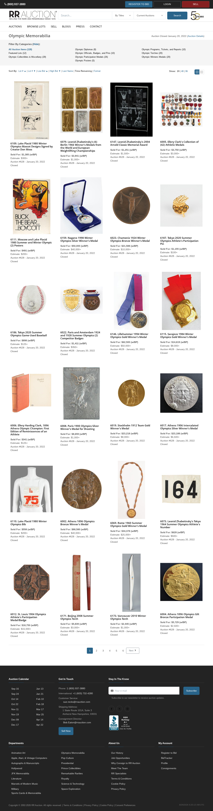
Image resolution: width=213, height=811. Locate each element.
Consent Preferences (125, 805)
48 (182, 71)
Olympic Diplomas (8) (85, 49)
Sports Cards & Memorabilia (26, 793)
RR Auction (36, 805)
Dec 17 (15, 724)
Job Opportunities (120, 758)
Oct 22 (14, 704)
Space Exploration (70, 789)
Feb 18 (40, 704)
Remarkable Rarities (72, 773)
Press (80, 26)
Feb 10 (40, 699)
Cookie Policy (118, 783)
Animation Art (18, 753)
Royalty (65, 778)
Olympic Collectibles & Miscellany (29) (27, 57)
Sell (54, 26)
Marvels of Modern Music (24, 783)
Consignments (168, 768)
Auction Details (196, 36)
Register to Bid (169, 753)
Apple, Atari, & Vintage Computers (29, 758)
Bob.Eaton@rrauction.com (77, 722)
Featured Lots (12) (17, 53)
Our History (117, 753)
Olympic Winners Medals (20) (156, 57)
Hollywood (16, 768)
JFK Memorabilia (20, 773)
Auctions (15, 26)
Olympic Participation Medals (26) (91, 57)
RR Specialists (118, 773)
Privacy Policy (118, 789)
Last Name (68, 71)
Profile (164, 763)
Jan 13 (39, 688)
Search (177, 15)
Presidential (67, 763)
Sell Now (66, 731)
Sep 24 (15, 694)
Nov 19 (15, 714)
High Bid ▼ (55, 71)
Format (97, 71)
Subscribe (191, 690)
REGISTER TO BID (139, 4)
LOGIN (167, 4)
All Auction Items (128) (20, 49)
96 (186, 71)
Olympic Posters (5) (85, 60)
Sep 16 (15, 688)
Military (15, 789)
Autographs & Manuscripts (25, 763)
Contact (96, 26)
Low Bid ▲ (42, 71)
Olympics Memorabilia (73, 753)
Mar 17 (40, 709)
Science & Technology (72, 783)
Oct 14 (14, 699)
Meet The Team (119, 768)
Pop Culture (67, 758)
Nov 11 (15, 709)
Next (131, 650)
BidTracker (166, 758)
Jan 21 (39, 694)
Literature (16, 778)
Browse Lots (36, 26)
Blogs (66, 26)
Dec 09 (15, 719)
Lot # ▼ (32, 71)
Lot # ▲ (22, 71)
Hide (36, 44)
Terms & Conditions (121, 778)
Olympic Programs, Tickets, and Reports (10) (164, 49)
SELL (196, 4)
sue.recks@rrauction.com (76, 702)
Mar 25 (40, 714)
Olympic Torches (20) (152, 53)
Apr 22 (39, 724)
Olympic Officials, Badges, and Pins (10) (95, 53)
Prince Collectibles (71, 768)
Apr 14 (39, 719)
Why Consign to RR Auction (125, 763)
